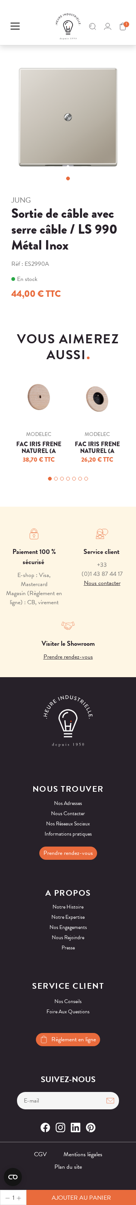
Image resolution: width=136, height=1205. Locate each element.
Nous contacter (102, 583)
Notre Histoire (68, 907)
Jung (21, 200)
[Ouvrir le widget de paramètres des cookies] (13, 1177)
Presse (68, 948)
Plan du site (68, 1166)
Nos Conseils (68, 1001)
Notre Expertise (68, 917)
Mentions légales (82, 1154)
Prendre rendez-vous (68, 656)
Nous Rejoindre (68, 937)
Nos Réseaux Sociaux (68, 824)
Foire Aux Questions (68, 1012)
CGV (40, 1154)
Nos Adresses (68, 803)
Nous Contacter (68, 813)
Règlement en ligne (73, 1039)
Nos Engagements (68, 927)
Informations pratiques (68, 834)
